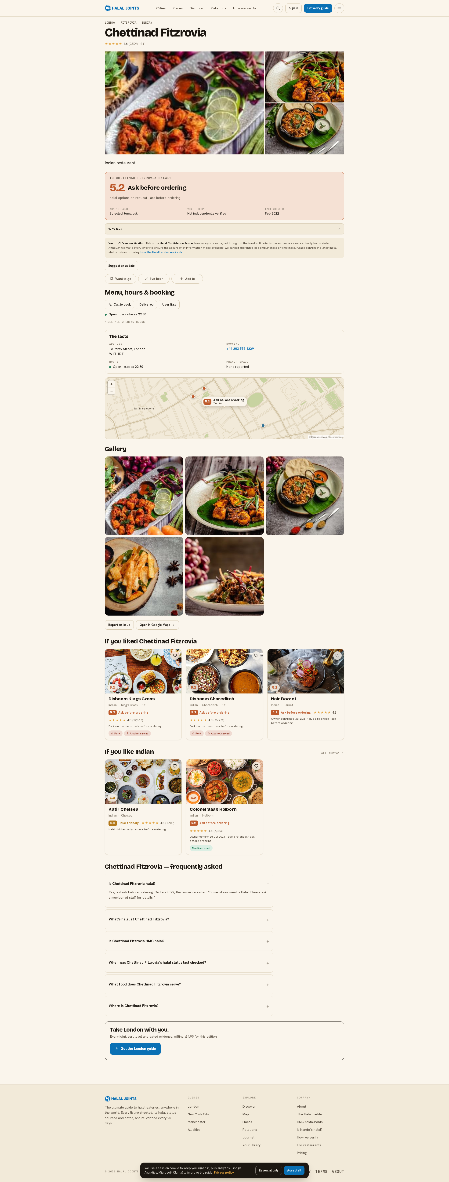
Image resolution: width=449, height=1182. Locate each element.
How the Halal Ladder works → (161, 252)
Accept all (294, 1170)
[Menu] (339, 8)
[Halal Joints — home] (122, 8)
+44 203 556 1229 (240, 349)
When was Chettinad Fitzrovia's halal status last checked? (157, 962)
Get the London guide (138, 1048)
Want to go (123, 279)
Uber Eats (169, 304)
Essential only (269, 1170)
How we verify (244, 8)
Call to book (122, 304)
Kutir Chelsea (123, 809)
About (301, 1106)
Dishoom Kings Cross (132, 698)
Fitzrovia (128, 22)
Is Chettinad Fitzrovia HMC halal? (136, 941)
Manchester (197, 1122)
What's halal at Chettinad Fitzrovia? (139, 919)
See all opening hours (126, 321)
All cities (194, 1129)
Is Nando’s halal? (309, 1129)
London (110, 22)
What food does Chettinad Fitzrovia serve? (145, 984)
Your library (252, 1145)
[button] (224, 402)
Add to (190, 279)
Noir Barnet (284, 698)
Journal (248, 1137)
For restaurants (309, 1145)
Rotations (218, 8)
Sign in (293, 8)
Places (178, 8)
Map (246, 1114)
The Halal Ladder (310, 1114)
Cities (161, 8)
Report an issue (119, 625)
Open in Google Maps (155, 625)
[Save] (175, 655)
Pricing (302, 1153)
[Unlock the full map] (204, 388)
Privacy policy (224, 1173)
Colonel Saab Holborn (213, 809)
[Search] (278, 8)
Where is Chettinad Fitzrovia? (134, 1005)
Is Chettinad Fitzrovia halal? (132, 883)
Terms (321, 1172)
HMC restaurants (310, 1122)
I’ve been (156, 279)
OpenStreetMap (319, 436)
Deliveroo (146, 304)
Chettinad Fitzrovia (155, 32)
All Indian (330, 753)
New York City (198, 1114)
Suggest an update (121, 266)
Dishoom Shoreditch (212, 698)
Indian (147, 22)
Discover (197, 8)
